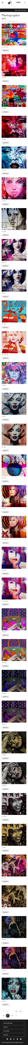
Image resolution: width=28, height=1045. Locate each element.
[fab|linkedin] (11, 1039)
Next (16, 1016)
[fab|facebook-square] (7, 1039)
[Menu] (2, 2)
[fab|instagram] (14, 1039)
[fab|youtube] (21, 1039)
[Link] (11, 2)
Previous (3, 1011)
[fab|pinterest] (17, 1039)
